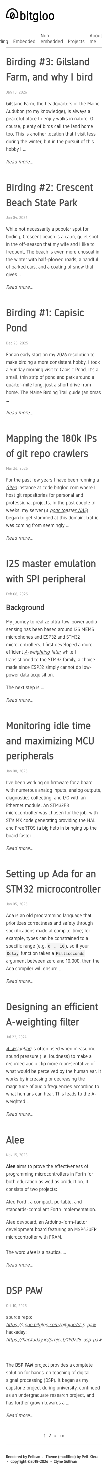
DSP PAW (24, 1290)
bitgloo (37, 15)
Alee (15, 1140)
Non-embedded (52, 38)
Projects (76, 41)
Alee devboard (21, 1222)
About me (96, 38)
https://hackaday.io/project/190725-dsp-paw (53, 1339)
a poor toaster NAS (66, 510)
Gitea (11, 487)
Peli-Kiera (90, 1456)
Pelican (34, 1456)
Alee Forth (17, 1202)
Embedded (24, 41)
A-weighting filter (42, 652)
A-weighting (18, 1048)
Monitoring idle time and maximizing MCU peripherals (50, 741)
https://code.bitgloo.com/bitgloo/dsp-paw (51, 1324)
